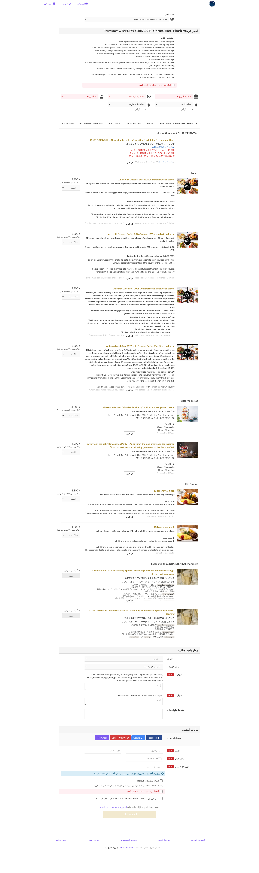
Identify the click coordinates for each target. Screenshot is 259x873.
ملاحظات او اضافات (175, 710)
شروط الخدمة (164, 840)
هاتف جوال (176, 758)
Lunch (150, 123)
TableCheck (102, 737)
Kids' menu (115, 123)
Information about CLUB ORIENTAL (178, 123)
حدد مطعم (169, 14)
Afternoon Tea (134, 123)
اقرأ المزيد (129, 162)
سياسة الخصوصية (129, 840)
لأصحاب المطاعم (197, 840)
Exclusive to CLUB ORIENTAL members (82, 123)
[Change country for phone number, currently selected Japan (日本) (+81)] (158, 758)
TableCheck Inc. (126, 847)
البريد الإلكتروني (178, 766)
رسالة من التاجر (167, 38)
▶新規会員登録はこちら (163, 147)
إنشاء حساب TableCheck (148, 780)
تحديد (71, 575)
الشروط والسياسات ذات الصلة (113, 807)
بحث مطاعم (60, 840)
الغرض (170, 658)
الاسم (174, 750)
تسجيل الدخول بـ (174, 738)
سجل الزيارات (173, 666)
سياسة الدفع (94, 840)
